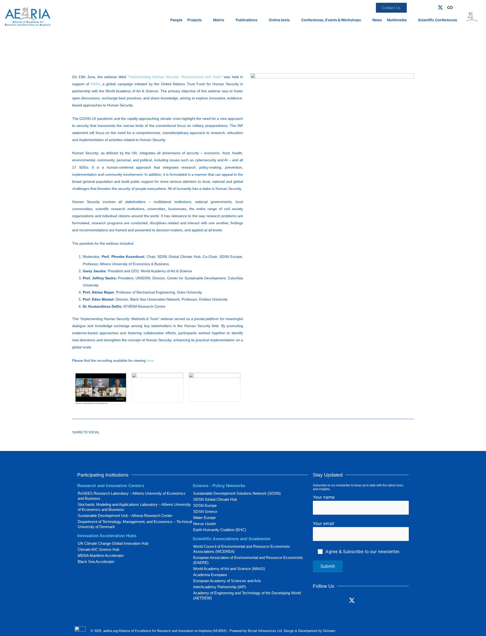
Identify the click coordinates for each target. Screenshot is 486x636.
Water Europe (204, 517)
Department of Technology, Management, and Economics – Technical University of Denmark (135, 524)
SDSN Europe (205, 505)
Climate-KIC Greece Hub (98, 549)
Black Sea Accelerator (96, 561)
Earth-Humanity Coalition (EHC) (219, 530)
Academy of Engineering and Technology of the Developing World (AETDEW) (247, 595)
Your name (324, 497)
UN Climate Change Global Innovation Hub (113, 543)
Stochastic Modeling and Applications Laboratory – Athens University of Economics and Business (134, 507)
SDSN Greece (205, 511)
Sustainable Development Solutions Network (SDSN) (237, 493)
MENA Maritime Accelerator (101, 555)
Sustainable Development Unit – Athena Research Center (125, 515)
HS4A (95, 84)
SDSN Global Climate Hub (215, 499)
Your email (323, 523)
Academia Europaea (210, 575)
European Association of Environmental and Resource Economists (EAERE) (248, 560)
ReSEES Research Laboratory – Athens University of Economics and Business (132, 496)
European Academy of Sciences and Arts (227, 581)
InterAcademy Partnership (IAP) (219, 587)
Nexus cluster (204, 523)
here (150, 360)
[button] (457, 6)
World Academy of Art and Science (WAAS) (229, 568)
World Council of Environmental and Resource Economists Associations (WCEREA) (241, 549)
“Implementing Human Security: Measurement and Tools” (175, 77)
